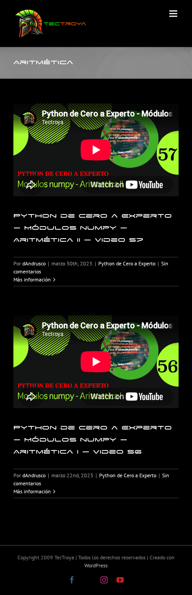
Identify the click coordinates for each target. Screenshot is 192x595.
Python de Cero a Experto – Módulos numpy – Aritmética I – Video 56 (92, 439)
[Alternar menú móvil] (174, 13)
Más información (32, 279)
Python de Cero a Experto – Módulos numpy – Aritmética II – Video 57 (92, 228)
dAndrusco (34, 263)
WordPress (96, 565)
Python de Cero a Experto (126, 263)
